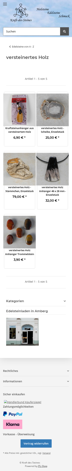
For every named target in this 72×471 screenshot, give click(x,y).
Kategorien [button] (15, 301)
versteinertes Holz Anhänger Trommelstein (19, 252)
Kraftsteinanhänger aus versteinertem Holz (19, 130)
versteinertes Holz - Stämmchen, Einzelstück (19, 189)
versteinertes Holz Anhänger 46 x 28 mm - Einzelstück (52, 190)
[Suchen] (64, 31)
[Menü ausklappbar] (5, 2)
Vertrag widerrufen (36, 443)
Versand (46, 452)
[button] (19, 110)
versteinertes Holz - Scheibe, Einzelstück (52, 130)
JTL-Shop (42, 466)
